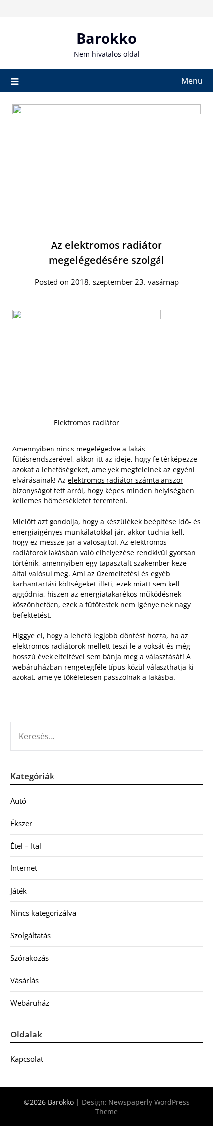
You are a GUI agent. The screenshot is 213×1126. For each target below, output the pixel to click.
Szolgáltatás (30, 935)
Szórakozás (29, 958)
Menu (192, 80)
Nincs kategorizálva (43, 913)
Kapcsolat (26, 1059)
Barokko (106, 37)
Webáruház (29, 1003)
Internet (23, 868)
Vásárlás (24, 980)
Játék (18, 891)
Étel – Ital (25, 846)
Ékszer (21, 823)
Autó (18, 801)
